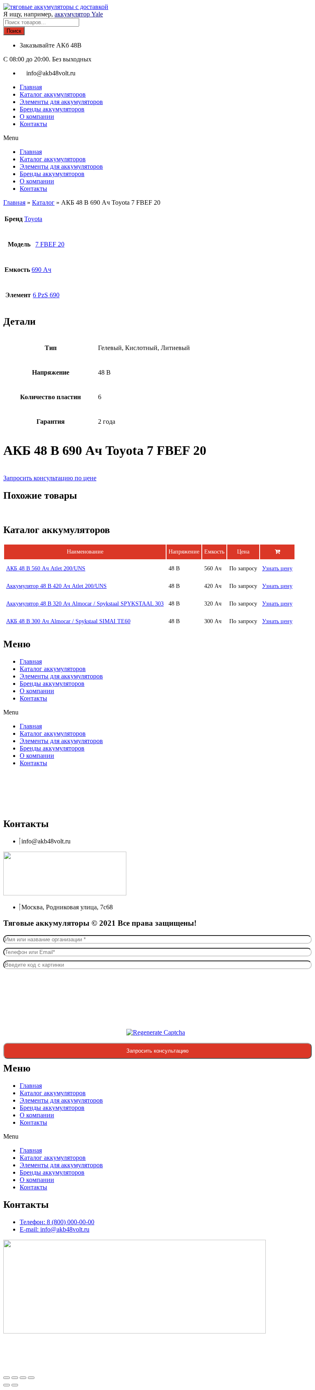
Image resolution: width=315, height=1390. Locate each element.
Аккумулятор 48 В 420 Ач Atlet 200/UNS (56, 586)
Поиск (14, 31)
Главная (31, 87)
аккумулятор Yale (79, 14)
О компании (37, 116)
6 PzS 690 (46, 295)
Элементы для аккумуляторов (61, 101)
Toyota (33, 218)
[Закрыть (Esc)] (31, 1377)
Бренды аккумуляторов (52, 109)
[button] (157, 138)
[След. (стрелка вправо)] (14, 1385)
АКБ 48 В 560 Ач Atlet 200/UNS (45, 568)
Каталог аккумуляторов (53, 94)
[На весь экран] (14, 1377)
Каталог (43, 202)
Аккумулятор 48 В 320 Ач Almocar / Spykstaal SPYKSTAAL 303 (85, 604)
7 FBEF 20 (49, 244)
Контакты (33, 123)
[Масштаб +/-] (6, 1377)
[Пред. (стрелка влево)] (6, 1385)
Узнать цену (277, 568)
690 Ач (41, 269)
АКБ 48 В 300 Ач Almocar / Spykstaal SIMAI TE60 (68, 621)
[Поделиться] (23, 1377)
